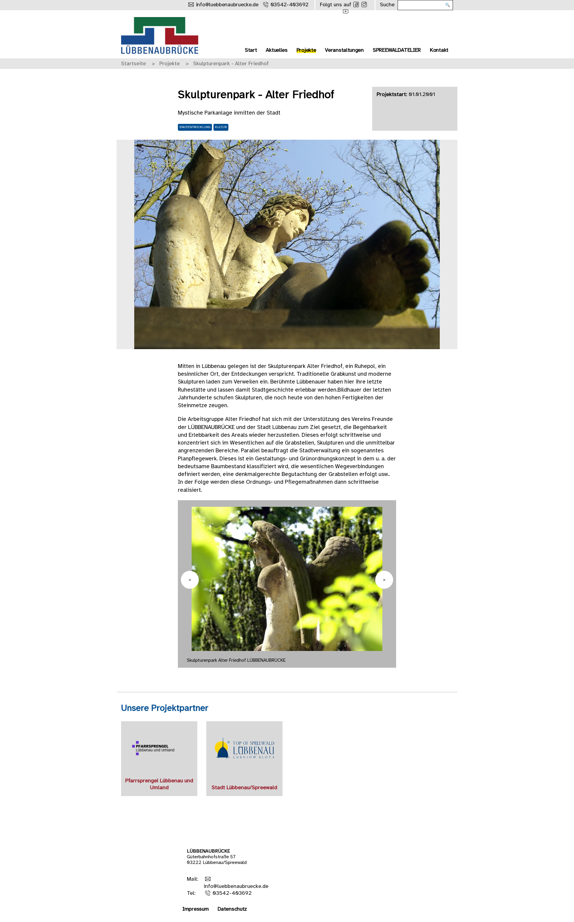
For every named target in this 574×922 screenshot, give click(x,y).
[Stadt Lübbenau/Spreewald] (244, 748)
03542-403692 (290, 5)
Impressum (195, 909)
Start (251, 50)
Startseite (133, 64)
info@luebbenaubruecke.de (227, 5)
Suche (387, 5)
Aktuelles (276, 50)
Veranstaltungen (344, 50)
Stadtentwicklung (194, 127)
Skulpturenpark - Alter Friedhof (231, 64)
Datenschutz (232, 909)
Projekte (306, 50)
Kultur (221, 127)
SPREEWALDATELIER (397, 50)
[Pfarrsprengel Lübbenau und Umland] (159, 748)
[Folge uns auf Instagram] (364, 4)
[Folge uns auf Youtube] (345, 11)
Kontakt (439, 50)
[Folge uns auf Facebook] (356, 4)
